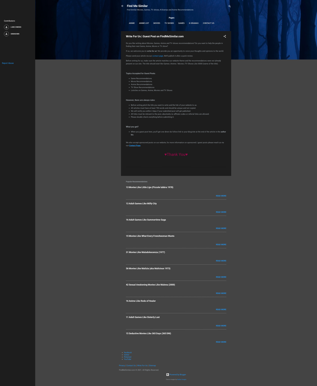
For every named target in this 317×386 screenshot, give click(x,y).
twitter (126, 355)
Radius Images (181, 379)
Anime (132, 23)
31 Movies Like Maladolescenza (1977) (145, 252)
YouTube (127, 359)
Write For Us (142, 365)
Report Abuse (8, 63)
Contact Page (134, 145)
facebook (128, 352)
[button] (224, 37)
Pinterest (127, 357)
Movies (156, 23)
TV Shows (169, 23)
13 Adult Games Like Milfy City (141, 203)
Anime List (144, 23)
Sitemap (152, 365)
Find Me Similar (137, 6)
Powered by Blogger (177, 374)
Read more (221, 196)
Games (181, 23)
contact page (157, 56)
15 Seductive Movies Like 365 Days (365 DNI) (148, 333)
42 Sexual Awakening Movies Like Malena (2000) (150, 284)
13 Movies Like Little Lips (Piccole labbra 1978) (149, 187)
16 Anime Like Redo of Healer (141, 301)
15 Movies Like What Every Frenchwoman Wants (150, 236)
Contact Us (208, 23)
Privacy (122, 365)
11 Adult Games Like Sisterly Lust (143, 317)
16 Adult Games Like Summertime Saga (146, 219)
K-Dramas (193, 23)
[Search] (229, 7)
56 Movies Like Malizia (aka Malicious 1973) (148, 268)
